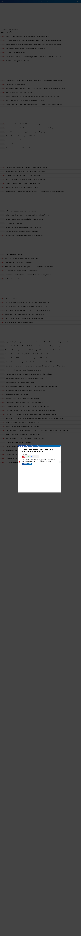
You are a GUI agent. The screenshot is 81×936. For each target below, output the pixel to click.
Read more (26, 463)
